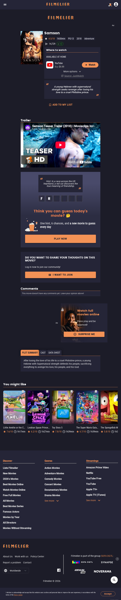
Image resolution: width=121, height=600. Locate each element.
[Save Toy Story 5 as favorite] (71, 391)
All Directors (9, 522)
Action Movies (52, 468)
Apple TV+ (91, 489)
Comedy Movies (53, 478)
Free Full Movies (12, 495)
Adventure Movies (54, 473)
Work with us (21, 556)
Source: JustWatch (74, 75)
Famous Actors (11, 511)
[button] (25, 571)
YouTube (91, 484)
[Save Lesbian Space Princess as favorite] (47, 391)
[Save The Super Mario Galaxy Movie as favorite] (96, 391)
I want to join (63, 274)
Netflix (89, 473)
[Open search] (114, 579)
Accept (108, 594)
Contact (27, 562)
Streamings (92, 460)
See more (49, 500)
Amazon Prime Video (97, 467)
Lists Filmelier (10, 468)
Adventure (89, 38)
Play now (60, 238)
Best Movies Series (13, 506)
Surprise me (86, 334)
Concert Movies (53, 484)
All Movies (8, 500)
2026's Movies (10, 478)
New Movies (9, 473)
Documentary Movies (56, 489)
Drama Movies (52, 495)
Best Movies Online (13, 484)
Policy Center (18, 595)
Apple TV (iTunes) (96, 494)
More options (70, 71)
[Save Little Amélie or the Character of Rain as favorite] (23, 391)
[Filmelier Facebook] (58, 571)
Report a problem (12, 562)
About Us (8, 556)
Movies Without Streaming (17, 528)
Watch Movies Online (14, 489)
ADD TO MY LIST (63, 104)
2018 (79, 38)
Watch (92, 64)
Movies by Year (11, 517)
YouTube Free (93, 478)
